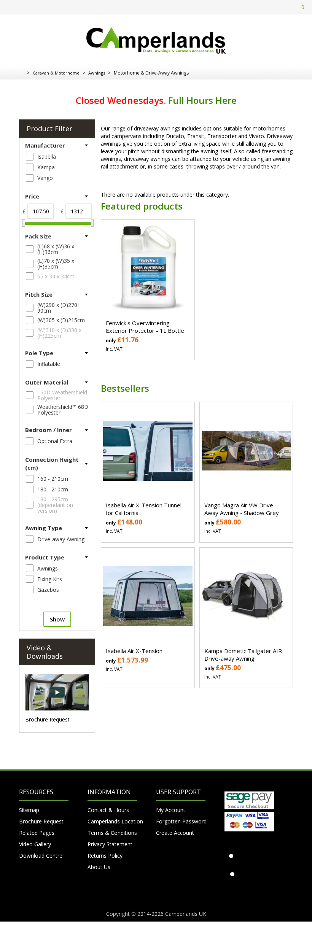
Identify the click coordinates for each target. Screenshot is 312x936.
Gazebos (48, 589)
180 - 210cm (52, 489)
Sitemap (29, 810)
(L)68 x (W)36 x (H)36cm (55, 249)
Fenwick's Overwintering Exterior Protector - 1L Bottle (145, 326)
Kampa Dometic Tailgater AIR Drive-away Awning (243, 654)
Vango (45, 177)
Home (22, 73)
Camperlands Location (112, 821)
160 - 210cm (52, 478)
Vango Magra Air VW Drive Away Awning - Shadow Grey (241, 508)
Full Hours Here (202, 100)
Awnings (96, 73)
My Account (170, 810)
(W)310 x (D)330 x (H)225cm (59, 332)
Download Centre (40, 855)
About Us (99, 867)
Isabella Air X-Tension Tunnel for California (143, 508)
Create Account (175, 832)
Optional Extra (54, 441)
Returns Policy (105, 855)
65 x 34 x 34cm (56, 276)
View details (147, 261)
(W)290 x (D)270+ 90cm (59, 307)
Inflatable (48, 363)
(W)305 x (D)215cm (61, 320)
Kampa (46, 167)
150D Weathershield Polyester (62, 395)
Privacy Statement (110, 844)
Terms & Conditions (112, 832)
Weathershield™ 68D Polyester (62, 409)
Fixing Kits (49, 579)
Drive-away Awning (60, 539)
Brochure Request (47, 719)
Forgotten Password (180, 821)
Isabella (46, 156)
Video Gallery (35, 844)
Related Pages (36, 832)
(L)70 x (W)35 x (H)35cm (55, 263)
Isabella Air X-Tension (134, 651)
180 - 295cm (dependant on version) (55, 505)
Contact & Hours (108, 810)
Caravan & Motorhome (56, 73)
